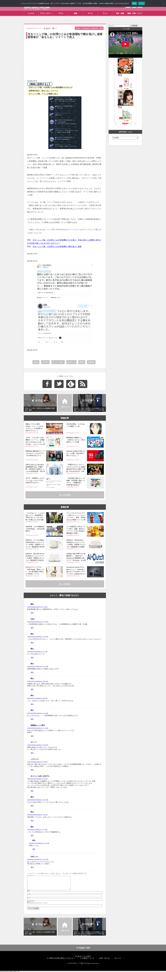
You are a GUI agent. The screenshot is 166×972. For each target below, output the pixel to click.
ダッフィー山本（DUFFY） (40, 776)
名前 (28, 890)
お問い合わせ (104, 958)
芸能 (75, 13)
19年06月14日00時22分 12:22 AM (37, 859)
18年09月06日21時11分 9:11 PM (37, 607)
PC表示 (78, 956)
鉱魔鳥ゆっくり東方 (38, 725)
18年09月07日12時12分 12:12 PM (37, 666)
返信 (32, 613)
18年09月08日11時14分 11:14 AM (37, 713)
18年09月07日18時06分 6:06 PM (37, 698)
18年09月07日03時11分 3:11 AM (37, 652)
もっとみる (64, 495)
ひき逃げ (45, 362)
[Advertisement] (64, 56)
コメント (30, 875)
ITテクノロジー (46, 13)
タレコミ (117, 958)
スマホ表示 (86, 956)
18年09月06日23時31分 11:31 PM (37, 622)
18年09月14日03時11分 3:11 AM (37, 830)
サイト (29, 897)
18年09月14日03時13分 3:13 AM (39, 843)
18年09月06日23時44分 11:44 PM (37, 637)
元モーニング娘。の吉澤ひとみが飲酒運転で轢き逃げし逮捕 (57, 246)
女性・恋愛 (120, 13)
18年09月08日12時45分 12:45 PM (37, 745)
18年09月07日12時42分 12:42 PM (37, 681)
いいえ (141, 3)
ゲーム (90, 13)
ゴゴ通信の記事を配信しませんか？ (60, 958)
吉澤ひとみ (71, 362)
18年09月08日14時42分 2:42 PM (37, 762)
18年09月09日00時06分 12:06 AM (37, 800)
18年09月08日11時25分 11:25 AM (37, 728)
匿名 (32, 604)
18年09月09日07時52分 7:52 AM (37, 815)
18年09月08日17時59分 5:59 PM (37, 779)
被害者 (81, 362)
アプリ (60, 13)
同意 (134, 3)
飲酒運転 (91, 362)
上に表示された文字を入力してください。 (38, 903)
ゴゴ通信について (87, 958)
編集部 (48, 28)
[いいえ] (163, 3)
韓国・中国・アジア (135, 13)
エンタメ (31, 13)
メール (29, 894)
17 (56, 28)
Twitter (36, 362)
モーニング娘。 (58, 362)
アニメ (105, 13)
